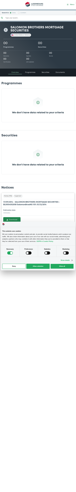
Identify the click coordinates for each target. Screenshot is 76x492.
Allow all (62, 266)
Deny (14, 266)
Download (13, 219)
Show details (65, 260)
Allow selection (38, 266)
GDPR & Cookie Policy (45, 241)
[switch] (28, 253)
